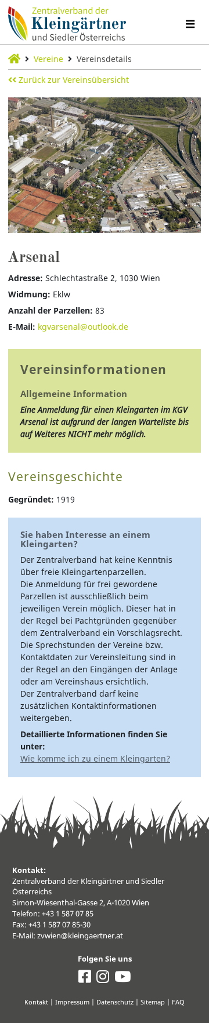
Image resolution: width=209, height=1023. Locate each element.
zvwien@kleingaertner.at (80, 936)
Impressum (72, 1001)
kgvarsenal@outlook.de (83, 326)
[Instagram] (102, 979)
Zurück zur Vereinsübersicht (72, 79)
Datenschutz (115, 1001)
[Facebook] (84, 979)
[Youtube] (122, 979)
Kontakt (36, 1001)
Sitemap (152, 1001)
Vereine (48, 58)
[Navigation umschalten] (190, 24)
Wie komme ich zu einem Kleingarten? (95, 758)
